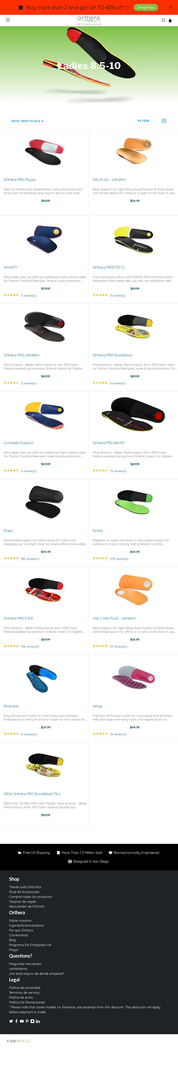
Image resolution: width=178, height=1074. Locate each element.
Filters (143, 120)
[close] (170, 7)
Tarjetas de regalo (22, 901)
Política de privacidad (24, 988)
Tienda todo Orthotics (25, 887)
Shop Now (146, 7)
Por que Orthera (21, 930)
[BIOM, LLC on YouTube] (22, 1022)
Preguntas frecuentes (25, 964)
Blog (12, 940)
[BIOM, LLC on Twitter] (11, 1022)
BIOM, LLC (23, 1041)
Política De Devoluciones (27, 1002)
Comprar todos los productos (30, 897)
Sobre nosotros (20, 920)
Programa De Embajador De (30, 945)
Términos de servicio (24, 992)
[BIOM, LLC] (89, 20)
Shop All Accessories (24, 892)
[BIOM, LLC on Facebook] (16, 1022)
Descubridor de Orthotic (26, 906)
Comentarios (18, 935)
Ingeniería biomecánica (26, 925)
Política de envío (21, 997)
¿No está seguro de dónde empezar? (36, 973)
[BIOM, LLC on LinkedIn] (38, 1022)
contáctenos (18, 969)
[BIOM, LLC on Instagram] (32, 1022)
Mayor (14, 950)
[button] (164, 121)
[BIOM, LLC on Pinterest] (27, 1022)
